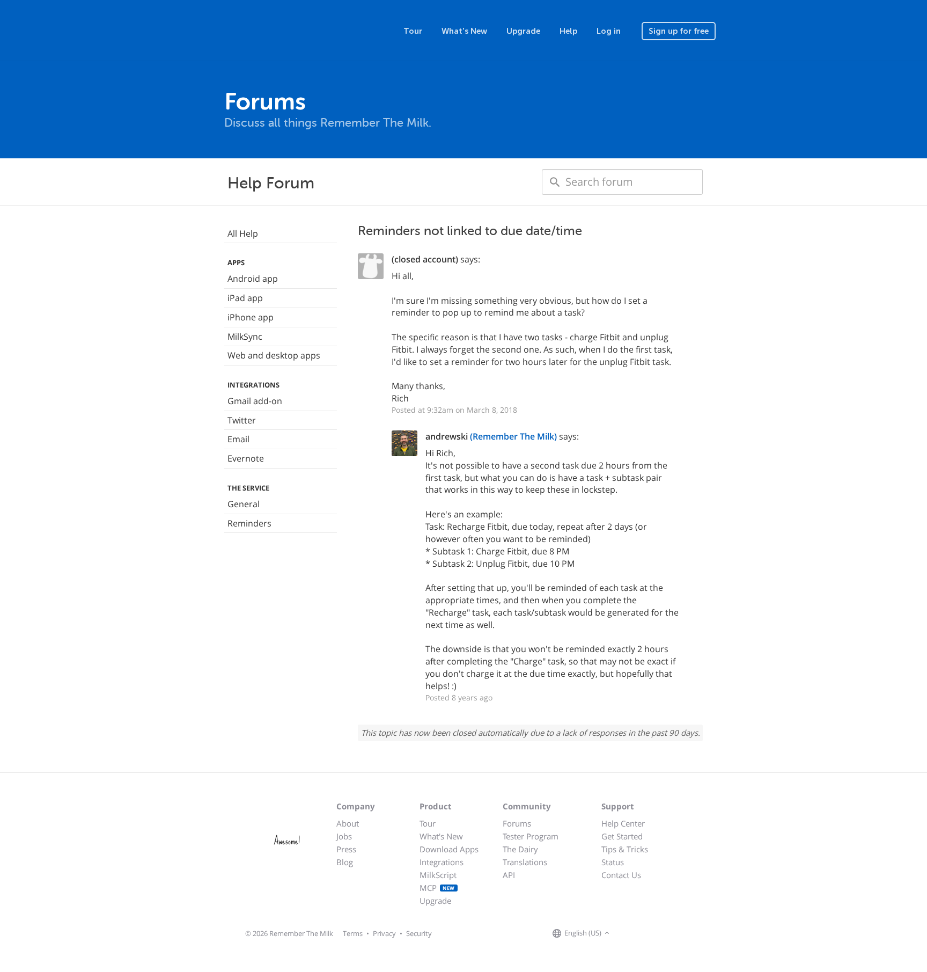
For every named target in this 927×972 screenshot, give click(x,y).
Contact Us (621, 874)
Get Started (622, 836)
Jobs (344, 836)
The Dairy (520, 849)
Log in (609, 31)
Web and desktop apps (273, 355)
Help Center (623, 823)
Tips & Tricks (624, 849)
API (509, 874)
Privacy (384, 933)
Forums (517, 823)
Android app (252, 278)
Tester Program (530, 836)
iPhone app (250, 317)
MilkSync (244, 336)
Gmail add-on (254, 401)
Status (612, 862)
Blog (344, 862)
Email (238, 439)
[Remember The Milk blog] (656, 933)
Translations (525, 862)
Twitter (241, 420)
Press (346, 849)
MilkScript (438, 874)
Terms (353, 933)
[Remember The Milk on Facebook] (627, 933)
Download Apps (449, 849)
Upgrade (523, 31)
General (243, 504)
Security (419, 933)
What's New (464, 31)
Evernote (245, 458)
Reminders (249, 523)
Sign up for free (679, 31)
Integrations (442, 862)
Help (568, 31)
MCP (437, 887)
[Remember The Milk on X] (642, 933)
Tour (412, 31)
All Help (242, 233)
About (347, 823)
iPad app (245, 298)
